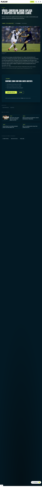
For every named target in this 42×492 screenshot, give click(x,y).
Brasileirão (22, 138)
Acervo (3, 7)
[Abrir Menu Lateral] (40, 1)
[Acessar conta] (38, 1)
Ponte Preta (12, 107)
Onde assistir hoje (14, 138)
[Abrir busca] (36, 2)
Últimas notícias (6, 138)
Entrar (20, 92)
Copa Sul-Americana (5, 107)
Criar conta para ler (11, 92)
